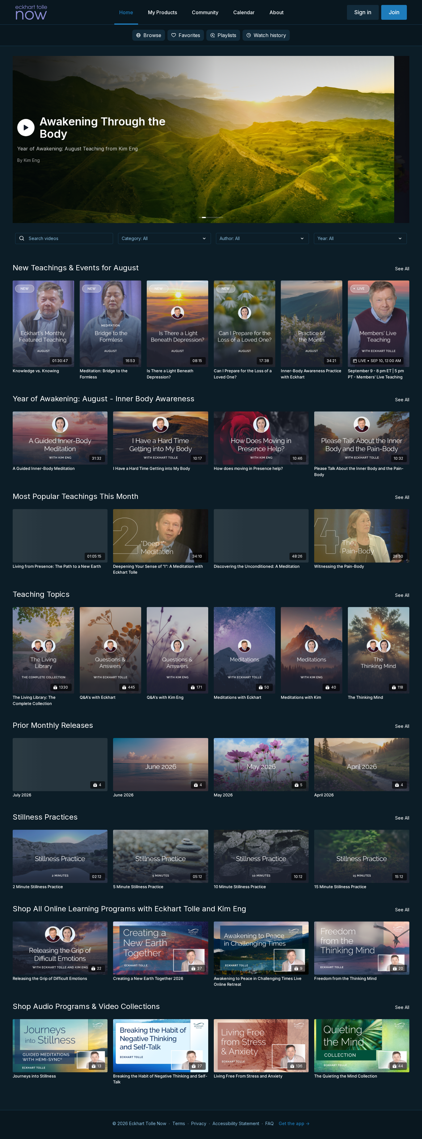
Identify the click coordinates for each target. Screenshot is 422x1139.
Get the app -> (294, 1123)
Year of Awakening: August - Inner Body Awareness (103, 398)
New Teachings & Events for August (76, 267)
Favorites (189, 35)
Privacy (198, 1123)
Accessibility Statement (236, 1123)
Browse (152, 35)
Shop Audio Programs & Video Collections (86, 1006)
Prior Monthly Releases (53, 725)
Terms (178, 1123)
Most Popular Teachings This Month (75, 496)
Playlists (226, 35)
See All (402, 268)
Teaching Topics (41, 594)
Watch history (270, 35)
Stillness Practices (45, 816)
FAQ (269, 1123)
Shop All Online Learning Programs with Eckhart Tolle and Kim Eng (129, 908)
